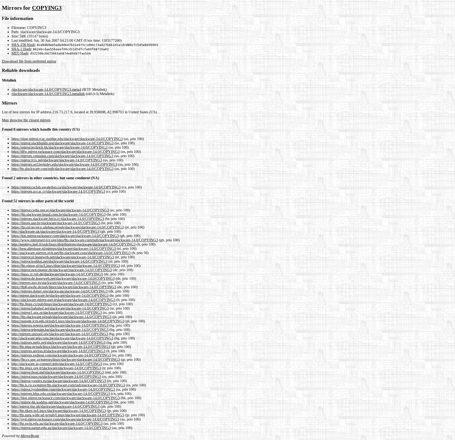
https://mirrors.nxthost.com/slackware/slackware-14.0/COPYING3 (61, 355)
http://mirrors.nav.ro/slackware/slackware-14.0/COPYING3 (55, 283)
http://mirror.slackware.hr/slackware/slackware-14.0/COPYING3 (60, 295)
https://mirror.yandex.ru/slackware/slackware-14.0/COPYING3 (58, 381)
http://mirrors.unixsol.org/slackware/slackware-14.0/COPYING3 (59, 334)
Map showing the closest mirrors (26, 120)
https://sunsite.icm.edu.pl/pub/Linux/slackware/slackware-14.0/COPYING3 (67, 321)
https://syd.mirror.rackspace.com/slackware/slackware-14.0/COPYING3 (65, 419)
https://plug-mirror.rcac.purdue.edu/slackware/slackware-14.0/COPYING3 (67, 139)
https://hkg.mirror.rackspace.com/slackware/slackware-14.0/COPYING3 (65, 398)
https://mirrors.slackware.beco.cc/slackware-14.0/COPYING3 (57, 219)
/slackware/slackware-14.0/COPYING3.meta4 (46, 89)
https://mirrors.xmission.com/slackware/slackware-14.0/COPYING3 (62, 156)
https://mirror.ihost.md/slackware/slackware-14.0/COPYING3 (57, 372)
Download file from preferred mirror (29, 61)
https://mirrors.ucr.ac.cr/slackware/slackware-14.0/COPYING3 (58, 191)
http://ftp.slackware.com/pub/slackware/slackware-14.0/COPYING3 (62, 169)
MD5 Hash (19, 53)
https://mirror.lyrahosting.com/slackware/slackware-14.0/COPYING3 (63, 389)
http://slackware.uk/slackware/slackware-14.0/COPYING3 (55, 231)
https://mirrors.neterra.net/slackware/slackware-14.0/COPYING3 (59, 325)
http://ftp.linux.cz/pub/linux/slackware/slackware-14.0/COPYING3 (61, 304)
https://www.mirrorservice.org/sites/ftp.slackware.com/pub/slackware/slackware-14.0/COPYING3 (84, 240)
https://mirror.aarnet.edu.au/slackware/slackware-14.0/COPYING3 (61, 428)
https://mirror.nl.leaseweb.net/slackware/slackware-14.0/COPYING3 (62, 257)
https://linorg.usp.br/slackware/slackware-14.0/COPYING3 (55, 223)
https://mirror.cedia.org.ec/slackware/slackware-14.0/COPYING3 (60, 210)
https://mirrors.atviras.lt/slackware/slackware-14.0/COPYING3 (58, 351)
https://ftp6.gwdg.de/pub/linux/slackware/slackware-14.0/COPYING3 (63, 287)
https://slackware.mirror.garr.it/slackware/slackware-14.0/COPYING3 (63, 300)
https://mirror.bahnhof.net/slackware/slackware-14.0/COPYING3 (60, 308)
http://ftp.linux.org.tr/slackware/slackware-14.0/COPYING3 (56, 368)
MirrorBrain (30, 436)
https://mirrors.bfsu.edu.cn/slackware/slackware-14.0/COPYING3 (60, 394)
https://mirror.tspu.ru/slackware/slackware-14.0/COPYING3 (56, 377)
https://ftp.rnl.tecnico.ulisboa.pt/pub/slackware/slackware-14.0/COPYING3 (67, 227)
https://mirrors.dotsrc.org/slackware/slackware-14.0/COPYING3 (59, 291)
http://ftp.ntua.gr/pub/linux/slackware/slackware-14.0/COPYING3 (60, 347)
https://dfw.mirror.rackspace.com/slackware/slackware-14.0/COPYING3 (65, 152)
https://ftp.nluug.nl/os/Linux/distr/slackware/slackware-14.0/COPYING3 (65, 266)
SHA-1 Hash (21, 49)
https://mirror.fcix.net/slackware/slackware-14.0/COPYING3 (56, 160)
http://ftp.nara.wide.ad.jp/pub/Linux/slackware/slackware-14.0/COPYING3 (67, 415)
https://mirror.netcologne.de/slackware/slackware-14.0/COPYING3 (61, 270)
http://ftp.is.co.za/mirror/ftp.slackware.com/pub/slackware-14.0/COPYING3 (68, 385)
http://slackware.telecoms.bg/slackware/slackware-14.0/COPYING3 (62, 338)
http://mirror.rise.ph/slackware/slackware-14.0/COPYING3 (55, 406)
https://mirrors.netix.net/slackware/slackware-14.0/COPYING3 (58, 342)
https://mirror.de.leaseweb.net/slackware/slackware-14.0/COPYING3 (63, 278)
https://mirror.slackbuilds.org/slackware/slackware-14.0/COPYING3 (62, 143)
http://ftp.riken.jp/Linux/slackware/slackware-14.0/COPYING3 (58, 411)
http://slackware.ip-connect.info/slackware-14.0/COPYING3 (56, 364)
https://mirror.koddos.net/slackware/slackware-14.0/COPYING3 (59, 261)
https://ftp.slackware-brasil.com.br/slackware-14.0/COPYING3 (58, 214)
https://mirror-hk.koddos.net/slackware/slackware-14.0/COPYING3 (62, 402)
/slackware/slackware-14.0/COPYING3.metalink (48, 94)
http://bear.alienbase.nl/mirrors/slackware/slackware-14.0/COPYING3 (63, 249)
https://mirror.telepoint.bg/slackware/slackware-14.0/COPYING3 (60, 330)
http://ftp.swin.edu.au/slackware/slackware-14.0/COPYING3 (57, 424)
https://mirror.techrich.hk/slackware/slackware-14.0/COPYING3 (59, 147)
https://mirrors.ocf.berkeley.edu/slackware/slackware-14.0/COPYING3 (64, 164)
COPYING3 (47, 8)
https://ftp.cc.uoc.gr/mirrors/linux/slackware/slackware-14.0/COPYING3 (65, 360)
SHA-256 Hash (23, 45)
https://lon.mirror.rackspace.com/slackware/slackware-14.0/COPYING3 (65, 236)
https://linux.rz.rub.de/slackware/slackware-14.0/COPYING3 (57, 274)
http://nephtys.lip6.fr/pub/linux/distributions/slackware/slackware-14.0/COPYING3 (73, 244)
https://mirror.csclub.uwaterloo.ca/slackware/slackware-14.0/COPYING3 (66, 187)
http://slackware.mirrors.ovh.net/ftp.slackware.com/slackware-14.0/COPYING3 (71, 253)
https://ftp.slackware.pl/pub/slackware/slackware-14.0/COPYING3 (61, 317)
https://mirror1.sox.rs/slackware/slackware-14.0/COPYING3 (56, 313)
